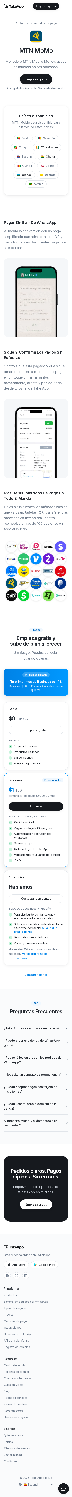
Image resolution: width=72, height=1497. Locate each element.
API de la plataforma (16, 1340)
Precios (8, 1314)
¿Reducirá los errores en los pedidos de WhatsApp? (33, 1060)
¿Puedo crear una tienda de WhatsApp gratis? (32, 1043)
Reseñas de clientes (17, 1371)
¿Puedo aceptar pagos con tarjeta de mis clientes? (30, 1089)
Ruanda (24, 174)
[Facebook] (7, 1275)
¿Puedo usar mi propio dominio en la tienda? (30, 1106)
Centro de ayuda (14, 1365)
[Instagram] (16, 1275)
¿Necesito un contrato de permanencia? (33, 1074)
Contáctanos (12, 1461)
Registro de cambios (17, 1347)
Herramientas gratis (16, 1417)
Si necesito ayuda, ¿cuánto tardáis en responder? (31, 1123)
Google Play (47, 1264)
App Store (19, 1264)
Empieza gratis (46, 6)
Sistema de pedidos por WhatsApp (26, 1301)
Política (8, 1441)
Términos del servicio (17, 1448)
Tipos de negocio (15, 1308)
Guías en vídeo (13, 1384)
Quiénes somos (13, 1435)
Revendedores (13, 1410)
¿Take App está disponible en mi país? (32, 1028)
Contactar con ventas (36, 898)
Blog (7, 1391)
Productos (10, 1295)
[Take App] (14, 6)
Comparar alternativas (17, 1378)
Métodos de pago (15, 1321)
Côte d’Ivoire (47, 147)
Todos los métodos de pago (38, 23)
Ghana (48, 156)
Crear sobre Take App (18, 1334)
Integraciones (12, 1327)
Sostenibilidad (13, 1454)
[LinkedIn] (25, 1275)
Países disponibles (15, 1397)
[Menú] (64, 6)
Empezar (36, 806)
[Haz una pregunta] (63, 1488)
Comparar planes (36, 974)
